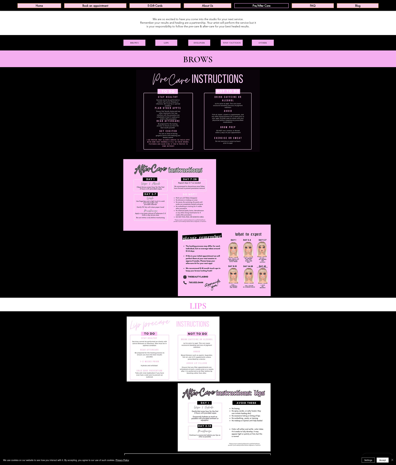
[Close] (392, 460)
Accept (382, 460)
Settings (368, 460)
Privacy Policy (122, 460)
